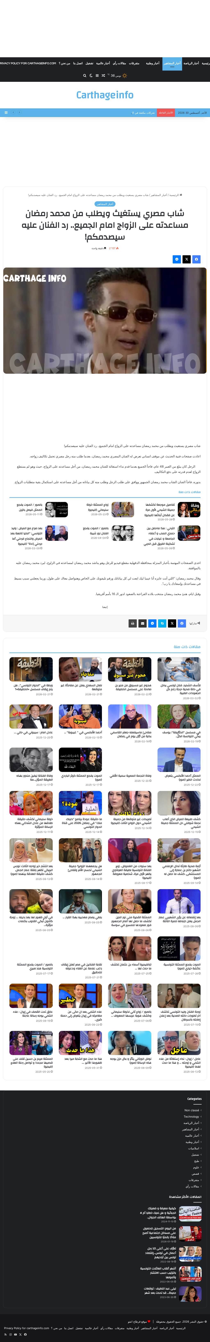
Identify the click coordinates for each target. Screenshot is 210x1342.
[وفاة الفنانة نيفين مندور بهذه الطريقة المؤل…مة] (31, 760)
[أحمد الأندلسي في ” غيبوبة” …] (80, 716)
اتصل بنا (78, 63)
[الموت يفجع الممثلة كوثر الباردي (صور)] (80, 760)
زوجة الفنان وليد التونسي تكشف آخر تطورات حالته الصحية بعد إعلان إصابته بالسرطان (180, 1015)
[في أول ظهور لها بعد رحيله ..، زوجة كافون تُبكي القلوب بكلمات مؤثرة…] (31, 901)
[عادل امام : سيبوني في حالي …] (31, 716)
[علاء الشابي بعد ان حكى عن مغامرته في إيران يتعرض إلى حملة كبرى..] (80, 996)
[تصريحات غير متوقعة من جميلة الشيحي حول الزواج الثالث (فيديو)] (129, 803)
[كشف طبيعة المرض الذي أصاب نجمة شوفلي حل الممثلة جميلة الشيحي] (179, 803)
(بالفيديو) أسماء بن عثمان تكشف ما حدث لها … (131, 966)
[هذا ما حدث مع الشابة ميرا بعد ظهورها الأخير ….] (80, 1043)
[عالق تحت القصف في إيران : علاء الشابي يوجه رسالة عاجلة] (31, 996)
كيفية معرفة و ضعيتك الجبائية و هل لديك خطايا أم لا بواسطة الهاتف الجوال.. (158, 1213)
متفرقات (134, 63)
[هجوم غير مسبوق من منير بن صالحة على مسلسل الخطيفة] (129, 669)
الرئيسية (174, 195)
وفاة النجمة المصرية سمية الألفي (130, 775)
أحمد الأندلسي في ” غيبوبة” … (83, 732)
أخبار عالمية (103, 63)
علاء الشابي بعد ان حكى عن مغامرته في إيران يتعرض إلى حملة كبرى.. (81, 1015)
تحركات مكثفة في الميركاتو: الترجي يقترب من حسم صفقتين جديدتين (115, 112)
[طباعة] (133, 623)
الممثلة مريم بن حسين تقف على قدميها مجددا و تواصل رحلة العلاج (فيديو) (32, 1062)
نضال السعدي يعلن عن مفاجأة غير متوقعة (81, 687)
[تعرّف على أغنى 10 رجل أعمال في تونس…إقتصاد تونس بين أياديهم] (190, 1254)
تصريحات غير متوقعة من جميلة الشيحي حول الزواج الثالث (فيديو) (131, 821)
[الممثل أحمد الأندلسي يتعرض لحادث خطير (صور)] (179, 760)
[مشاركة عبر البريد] (142, 623)
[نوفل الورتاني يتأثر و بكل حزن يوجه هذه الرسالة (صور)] (129, 1043)
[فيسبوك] (196, 259)
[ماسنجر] (177, 259)
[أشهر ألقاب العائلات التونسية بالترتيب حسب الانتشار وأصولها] (190, 1274)
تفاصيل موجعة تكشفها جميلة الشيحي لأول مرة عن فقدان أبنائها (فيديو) (160, 510)
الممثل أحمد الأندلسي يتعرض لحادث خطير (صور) (183, 777)
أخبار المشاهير (172, 63)
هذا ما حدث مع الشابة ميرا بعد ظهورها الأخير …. (83, 1060)
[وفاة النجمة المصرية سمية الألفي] (129, 760)
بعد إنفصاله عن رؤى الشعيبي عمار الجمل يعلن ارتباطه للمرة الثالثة (180, 919)
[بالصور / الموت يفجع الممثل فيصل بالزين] (56, 509)
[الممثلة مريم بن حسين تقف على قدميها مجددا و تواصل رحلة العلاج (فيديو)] (31, 1043)
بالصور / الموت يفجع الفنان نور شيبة (95, 531)
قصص (195, 1173)
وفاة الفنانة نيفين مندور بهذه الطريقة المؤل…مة (34, 777)
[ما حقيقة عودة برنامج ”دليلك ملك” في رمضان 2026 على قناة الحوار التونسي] (80, 803)
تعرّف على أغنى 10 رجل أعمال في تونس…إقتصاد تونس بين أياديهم (160, 1253)
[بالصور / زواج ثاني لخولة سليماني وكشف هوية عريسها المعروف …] (129, 996)
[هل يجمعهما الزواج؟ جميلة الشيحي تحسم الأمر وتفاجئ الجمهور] (80, 850)
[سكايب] (162, 623)
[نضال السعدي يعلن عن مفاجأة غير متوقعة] (80, 669)
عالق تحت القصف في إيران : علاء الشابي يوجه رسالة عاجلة (33, 1013)
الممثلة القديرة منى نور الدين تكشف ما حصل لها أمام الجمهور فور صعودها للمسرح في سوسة (131, 921)
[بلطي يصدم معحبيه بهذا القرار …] (80, 901)
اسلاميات (193, 1148)
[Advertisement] (105, 28)
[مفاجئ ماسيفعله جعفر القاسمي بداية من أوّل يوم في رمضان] (129, 716)
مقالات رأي (119, 63)
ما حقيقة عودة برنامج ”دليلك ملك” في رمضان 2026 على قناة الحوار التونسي (82, 823)
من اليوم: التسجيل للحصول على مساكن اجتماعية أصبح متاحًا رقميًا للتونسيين (159, 1233)
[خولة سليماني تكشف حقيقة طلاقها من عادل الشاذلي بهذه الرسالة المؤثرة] (31, 803)
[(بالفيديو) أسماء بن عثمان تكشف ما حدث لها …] (129, 948)
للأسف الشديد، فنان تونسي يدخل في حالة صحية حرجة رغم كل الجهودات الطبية (181, 689)
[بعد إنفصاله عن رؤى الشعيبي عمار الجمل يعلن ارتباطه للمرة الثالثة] (179, 901)
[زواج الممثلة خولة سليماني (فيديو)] (123, 509)
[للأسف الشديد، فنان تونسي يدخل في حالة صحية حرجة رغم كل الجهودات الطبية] (179, 669)
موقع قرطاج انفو (137, 1321)
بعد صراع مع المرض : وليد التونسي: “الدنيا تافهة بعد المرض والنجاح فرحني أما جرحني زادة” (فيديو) (26, 536)
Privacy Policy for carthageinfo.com (26, 1328)
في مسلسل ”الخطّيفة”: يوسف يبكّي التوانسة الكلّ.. (181, 734)
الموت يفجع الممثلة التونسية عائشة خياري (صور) (182, 966)
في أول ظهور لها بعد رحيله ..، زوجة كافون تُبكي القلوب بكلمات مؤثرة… (31, 921)
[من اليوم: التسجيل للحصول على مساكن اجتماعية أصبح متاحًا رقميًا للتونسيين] (190, 1234)
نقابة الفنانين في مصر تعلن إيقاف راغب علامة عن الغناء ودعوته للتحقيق (81, 968)
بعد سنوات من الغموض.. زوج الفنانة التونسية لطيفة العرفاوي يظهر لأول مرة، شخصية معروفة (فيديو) (131, 872)
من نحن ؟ (64, 63)
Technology (191, 1116)
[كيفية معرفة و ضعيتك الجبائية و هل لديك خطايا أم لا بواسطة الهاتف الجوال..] (190, 1214)
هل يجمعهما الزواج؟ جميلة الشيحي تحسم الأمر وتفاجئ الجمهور (85, 870)
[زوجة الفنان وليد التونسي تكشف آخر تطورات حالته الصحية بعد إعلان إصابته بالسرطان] (179, 996)
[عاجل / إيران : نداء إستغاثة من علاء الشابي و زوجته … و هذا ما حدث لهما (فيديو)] (179, 1043)
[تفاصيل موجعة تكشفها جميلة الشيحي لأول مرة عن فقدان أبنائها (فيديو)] (189, 509)
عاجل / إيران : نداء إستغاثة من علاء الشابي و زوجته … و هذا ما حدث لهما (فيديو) (180, 1062)
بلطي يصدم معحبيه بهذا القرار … (82, 917)
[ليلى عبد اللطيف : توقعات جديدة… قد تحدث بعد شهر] (190, 1294)
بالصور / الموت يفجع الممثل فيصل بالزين (29, 507)
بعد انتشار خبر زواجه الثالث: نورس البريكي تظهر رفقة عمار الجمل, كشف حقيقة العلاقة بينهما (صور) (32, 870)
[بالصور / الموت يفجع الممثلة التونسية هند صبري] (31, 948)
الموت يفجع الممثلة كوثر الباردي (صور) (81, 777)
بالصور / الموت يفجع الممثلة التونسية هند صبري (35, 966)
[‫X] (187, 259)
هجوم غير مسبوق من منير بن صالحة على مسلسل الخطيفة (133, 687)
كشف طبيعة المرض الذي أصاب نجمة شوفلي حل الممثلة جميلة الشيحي (181, 823)
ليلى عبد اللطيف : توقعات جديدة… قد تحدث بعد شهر (160, 1291)
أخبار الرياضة (191, 63)
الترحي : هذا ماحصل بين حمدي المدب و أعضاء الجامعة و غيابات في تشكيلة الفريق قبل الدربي (159, 536)
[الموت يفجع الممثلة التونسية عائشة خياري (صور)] (179, 948)
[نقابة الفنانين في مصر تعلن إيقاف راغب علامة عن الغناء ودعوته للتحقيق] (80, 948)
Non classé (192, 1110)
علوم (196, 1167)
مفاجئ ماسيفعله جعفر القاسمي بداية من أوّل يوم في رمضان (130, 734)
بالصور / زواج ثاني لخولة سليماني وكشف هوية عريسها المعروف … (131, 1013)
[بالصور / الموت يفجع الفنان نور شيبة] (123, 533)
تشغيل (89, 63)
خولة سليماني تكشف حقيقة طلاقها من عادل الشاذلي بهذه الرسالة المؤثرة (34, 823)
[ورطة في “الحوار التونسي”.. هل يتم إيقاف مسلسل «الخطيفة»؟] (31, 669)
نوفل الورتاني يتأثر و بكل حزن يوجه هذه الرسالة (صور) (130, 1060)
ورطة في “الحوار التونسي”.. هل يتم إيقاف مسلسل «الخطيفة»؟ (33, 687)
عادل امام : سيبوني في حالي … (33, 732)
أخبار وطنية (152, 63)
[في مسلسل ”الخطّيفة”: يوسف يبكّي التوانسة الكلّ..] (179, 716)
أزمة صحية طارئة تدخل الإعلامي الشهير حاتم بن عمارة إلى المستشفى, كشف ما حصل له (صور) (181, 872)
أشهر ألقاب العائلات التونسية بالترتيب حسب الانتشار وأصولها (158, 1273)
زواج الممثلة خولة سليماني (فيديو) (97, 507)
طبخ (196, 1161)
